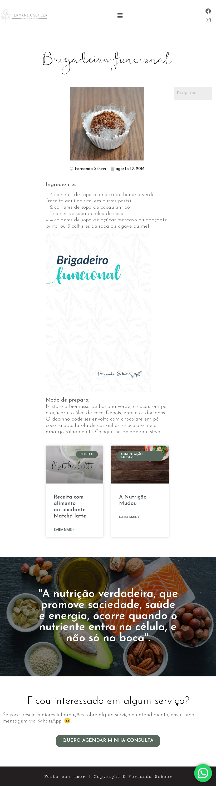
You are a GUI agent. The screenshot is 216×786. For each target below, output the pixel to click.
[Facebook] (208, 11)
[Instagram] (208, 20)
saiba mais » (64, 529)
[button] (119, 16)
